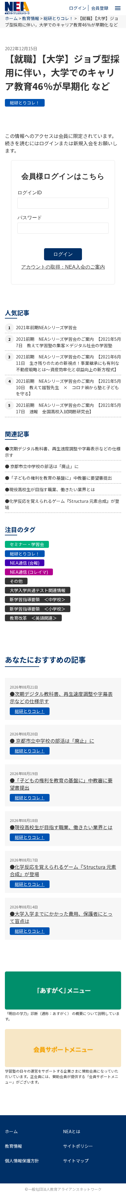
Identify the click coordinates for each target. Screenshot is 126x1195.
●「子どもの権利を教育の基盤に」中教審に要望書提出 (58, 478)
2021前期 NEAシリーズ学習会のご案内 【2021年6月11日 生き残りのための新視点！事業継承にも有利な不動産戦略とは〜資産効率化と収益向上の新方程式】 (68, 363)
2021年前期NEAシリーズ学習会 (46, 327)
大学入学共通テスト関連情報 (37, 590)
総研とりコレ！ (25, 103)
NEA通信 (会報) (24, 563)
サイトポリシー (78, 1146)
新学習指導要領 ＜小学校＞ (37, 609)
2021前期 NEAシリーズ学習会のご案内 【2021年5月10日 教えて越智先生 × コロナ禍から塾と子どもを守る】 (68, 387)
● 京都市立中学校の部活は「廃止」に (42, 466)
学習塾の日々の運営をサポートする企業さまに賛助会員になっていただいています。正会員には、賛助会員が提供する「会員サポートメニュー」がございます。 (61, 1076)
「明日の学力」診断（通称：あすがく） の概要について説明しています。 (62, 1016)
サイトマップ (76, 1161)
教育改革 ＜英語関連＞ (33, 618)
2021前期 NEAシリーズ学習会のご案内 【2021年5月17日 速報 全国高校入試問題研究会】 (68, 408)
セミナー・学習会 (27, 544)
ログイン (77, 8)
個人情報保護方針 (22, 1161)
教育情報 (30, 18)
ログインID (29, 192)
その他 (16, 581)
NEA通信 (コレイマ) (29, 572)
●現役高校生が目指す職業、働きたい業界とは (50, 489)
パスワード (29, 217)
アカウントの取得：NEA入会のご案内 (63, 267)
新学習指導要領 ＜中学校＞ (37, 599)
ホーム (11, 1131)
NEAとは (71, 1131)
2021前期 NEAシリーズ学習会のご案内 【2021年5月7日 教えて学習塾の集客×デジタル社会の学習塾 (68, 342)
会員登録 (99, 8)
